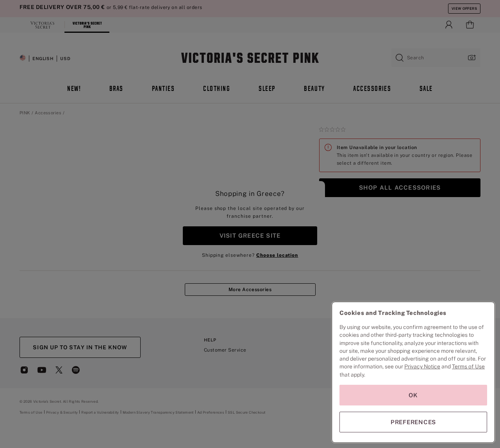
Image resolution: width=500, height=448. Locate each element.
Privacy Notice (422, 366)
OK (413, 395)
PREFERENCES (413, 422)
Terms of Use (468, 366)
